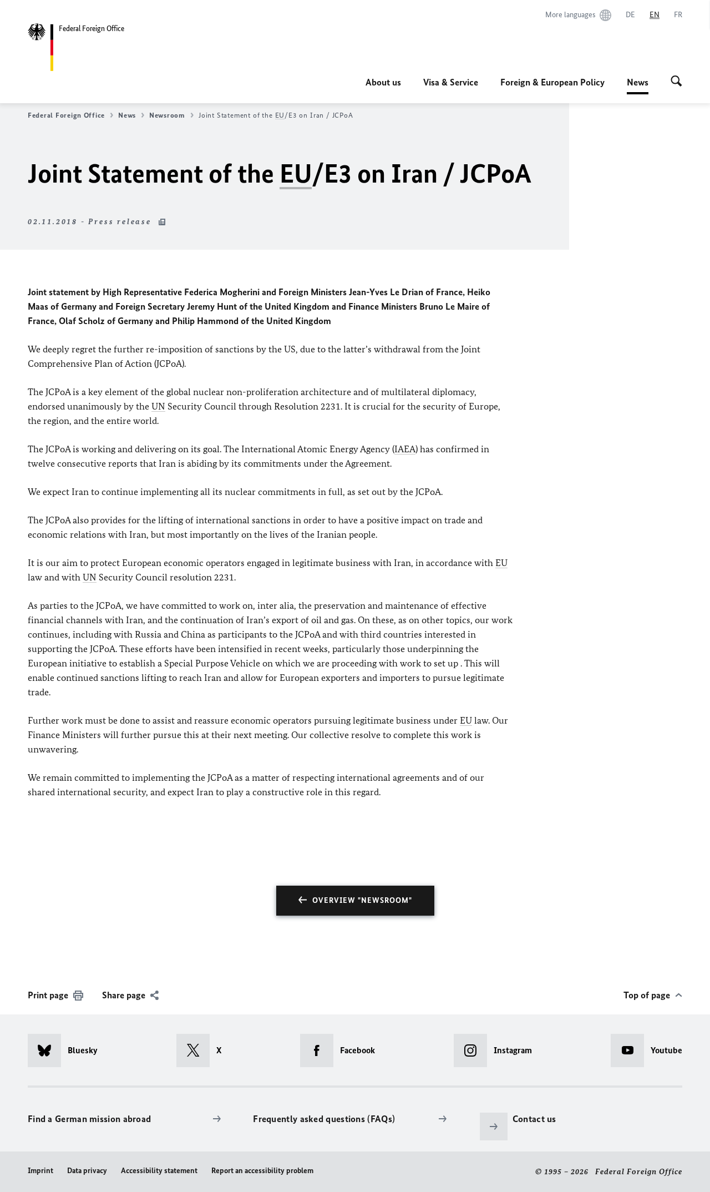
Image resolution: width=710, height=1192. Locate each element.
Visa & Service (450, 82)
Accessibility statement (159, 1170)
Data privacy (87, 1170)
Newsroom (167, 115)
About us (383, 82)
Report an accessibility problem (262, 1170)
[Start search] (676, 82)
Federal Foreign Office (66, 115)
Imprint (40, 1170)
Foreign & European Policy (552, 82)
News (637, 85)
